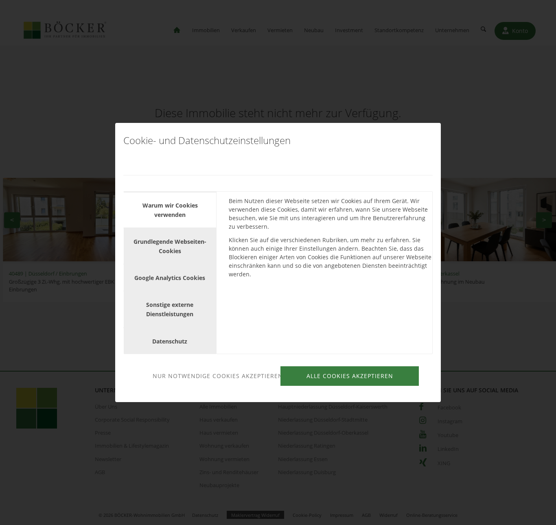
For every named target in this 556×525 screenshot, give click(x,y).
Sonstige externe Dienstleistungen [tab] (169, 309)
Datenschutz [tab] (169, 341)
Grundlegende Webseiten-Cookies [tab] (170, 246)
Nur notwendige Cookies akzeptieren (215, 376)
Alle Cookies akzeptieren (349, 376)
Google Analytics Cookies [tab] (169, 278)
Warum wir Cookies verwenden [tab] (170, 210)
